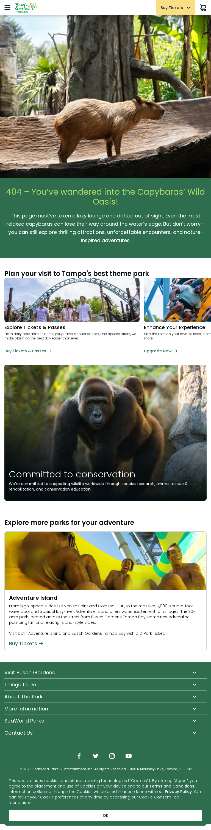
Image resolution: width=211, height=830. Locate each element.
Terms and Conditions (171, 786)
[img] (79, 756)
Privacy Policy (178, 791)
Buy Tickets (23, 644)
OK (106, 815)
